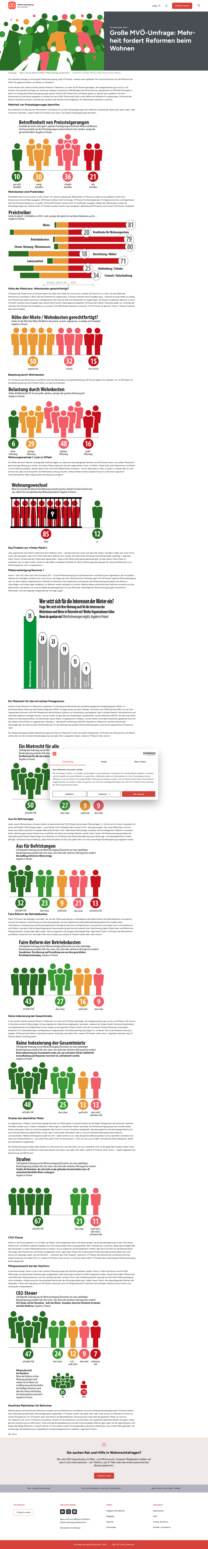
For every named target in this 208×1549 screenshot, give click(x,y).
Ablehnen (69, 794)
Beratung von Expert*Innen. (166, 1488)
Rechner (110, 1522)
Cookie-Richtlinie (160, 1522)
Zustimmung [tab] (68, 762)
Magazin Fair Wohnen (115, 1511)
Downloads (111, 1527)
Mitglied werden (182, 6)
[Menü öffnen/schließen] (198, 5)
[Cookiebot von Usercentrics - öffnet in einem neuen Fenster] (145, 754)
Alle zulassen (138, 794)
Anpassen (102, 794)
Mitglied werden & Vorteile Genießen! (101, 1488)
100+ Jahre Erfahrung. (39, 1488)
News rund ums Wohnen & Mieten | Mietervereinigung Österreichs (45, 73)
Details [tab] (104, 762)
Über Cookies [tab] (140, 762)
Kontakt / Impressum (162, 1527)
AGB (155, 1516)
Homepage (12, 73)
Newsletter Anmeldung (70, 1528)
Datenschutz (158, 1511)
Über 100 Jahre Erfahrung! (123, 1544)
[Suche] (166, 6)
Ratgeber (110, 1516)
